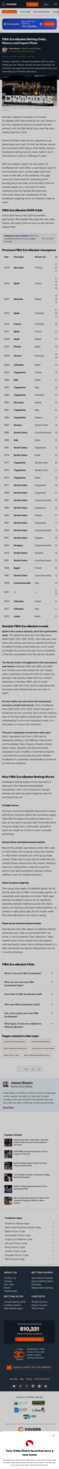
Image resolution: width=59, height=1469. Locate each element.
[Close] (53, 1436)
